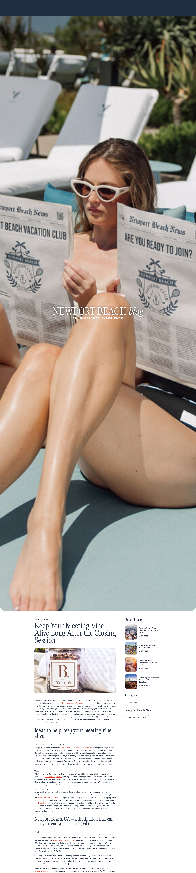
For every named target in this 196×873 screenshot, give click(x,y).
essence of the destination (49, 797)
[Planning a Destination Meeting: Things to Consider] (143, 681)
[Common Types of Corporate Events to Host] (143, 664)
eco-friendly (39, 803)
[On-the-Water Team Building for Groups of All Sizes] (143, 632)
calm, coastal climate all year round (77, 747)
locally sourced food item (63, 840)
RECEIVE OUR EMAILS (137, 717)
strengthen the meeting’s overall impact (73, 703)
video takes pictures (53, 776)
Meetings (132, 702)
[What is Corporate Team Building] (143, 648)
